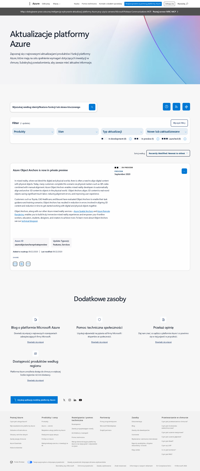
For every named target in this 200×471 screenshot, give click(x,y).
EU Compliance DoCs (163, 466)
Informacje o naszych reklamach (141, 466)
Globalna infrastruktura (18, 430)
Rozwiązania (76, 424)
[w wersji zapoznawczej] (158, 138)
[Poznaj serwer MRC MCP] (186, 106)
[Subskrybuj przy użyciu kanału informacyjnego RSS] (176, 106)
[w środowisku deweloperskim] (130, 138)
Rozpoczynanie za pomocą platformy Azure (143, 3)
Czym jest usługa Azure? (18, 421)
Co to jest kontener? (169, 450)
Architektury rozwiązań (80, 433)
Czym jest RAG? (167, 454)
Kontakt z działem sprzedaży (110, 3)
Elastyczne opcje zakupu (50, 435)
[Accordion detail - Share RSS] (21, 264)
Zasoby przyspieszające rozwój (82, 429)
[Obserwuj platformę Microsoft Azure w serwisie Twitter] (64, 400)
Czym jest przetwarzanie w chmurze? (175, 421)
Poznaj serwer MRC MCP (164, 11)
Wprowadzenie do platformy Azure (22, 426)
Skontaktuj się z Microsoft (65, 466)
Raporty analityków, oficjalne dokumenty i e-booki (142, 444)
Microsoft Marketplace (108, 426)
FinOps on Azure (47, 439)
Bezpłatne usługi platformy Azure (53, 430)
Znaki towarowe (120, 466)
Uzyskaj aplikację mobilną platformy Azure (36, 400)
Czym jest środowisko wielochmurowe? (169, 427)
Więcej (55, 3)
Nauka (76, 3)
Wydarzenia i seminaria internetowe (144, 439)
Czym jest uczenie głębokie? (171, 437)
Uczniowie (135, 435)
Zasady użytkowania (104, 466)
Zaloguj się (169, 3)
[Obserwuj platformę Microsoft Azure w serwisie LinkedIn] (75, 400)
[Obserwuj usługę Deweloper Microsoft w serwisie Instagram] (69, 400)
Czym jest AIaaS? (167, 441)
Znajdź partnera (105, 430)
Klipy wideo (136, 450)
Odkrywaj (46, 3)
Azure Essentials (15, 443)
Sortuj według (139, 153)
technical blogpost (29, 220)
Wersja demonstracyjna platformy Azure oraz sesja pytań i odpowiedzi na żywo (84, 444)
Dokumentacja (137, 421)
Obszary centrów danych (19, 435)
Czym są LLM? (166, 445)
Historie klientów (16, 448)
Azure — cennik (47, 426)
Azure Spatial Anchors (83, 211)
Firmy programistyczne (108, 421)
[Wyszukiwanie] (92, 107)
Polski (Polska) (19, 462)
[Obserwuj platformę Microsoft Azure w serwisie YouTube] (80, 400)
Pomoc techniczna (89, 3)
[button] (166, 106)
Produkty (45, 421)
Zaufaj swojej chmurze (18, 439)
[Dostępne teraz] (185, 138)
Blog (133, 426)
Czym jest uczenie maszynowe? (172, 432)
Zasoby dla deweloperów (141, 430)
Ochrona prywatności (85, 466)
